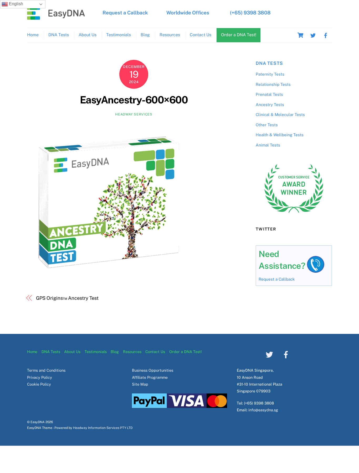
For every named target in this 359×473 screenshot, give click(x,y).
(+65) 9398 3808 (250, 12)
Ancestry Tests (270, 104)
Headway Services (133, 114)
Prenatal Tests (269, 94)
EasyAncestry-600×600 (134, 100)
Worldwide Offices (187, 12)
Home (33, 34)
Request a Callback (125, 12)
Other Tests (267, 125)
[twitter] (313, 34)
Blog (145, 34)
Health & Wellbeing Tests (280, 135)
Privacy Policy (39, 377)
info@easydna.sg (263, 410)
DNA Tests (58, 34)
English (15, 4)
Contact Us (200, 34)
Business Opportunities (152, 370)
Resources (170, 34)
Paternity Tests (270, 74)
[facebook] (325, 34)
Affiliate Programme (150, 377)
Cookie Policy (39, 384)
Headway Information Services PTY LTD (102, 428)
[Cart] (300, 35)
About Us (87, 34)
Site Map (140, 384)
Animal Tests (268, 145)
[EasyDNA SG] (56, 17)
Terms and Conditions (46, 370)
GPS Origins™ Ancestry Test (67, 298)
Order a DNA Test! (238, 34)
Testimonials (118, 34)
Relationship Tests (273, 84)
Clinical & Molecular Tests (280, 114)
